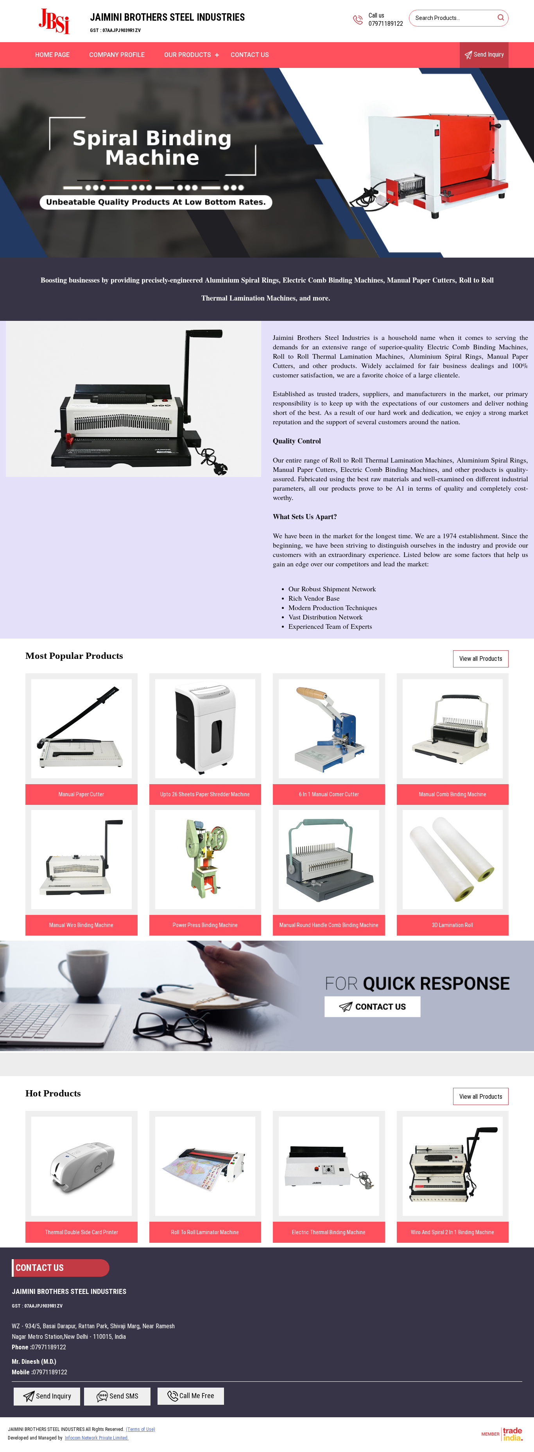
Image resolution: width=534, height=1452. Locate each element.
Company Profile (117, 55)
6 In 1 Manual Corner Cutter (329, 794)
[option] (267, 163)
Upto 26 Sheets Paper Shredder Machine (205, 794)
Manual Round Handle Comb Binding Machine (329, 925)
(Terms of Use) (140, 1429)
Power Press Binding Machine (205, 925)
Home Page (52, 55)
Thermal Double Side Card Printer (81, 1232)
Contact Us (250, 55)
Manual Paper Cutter (81, 794)
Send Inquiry (488, 54)
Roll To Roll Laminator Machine (205, 1232)
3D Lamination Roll (452, 925)
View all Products (480, 658)
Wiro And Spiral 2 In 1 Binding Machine (452, 1232)
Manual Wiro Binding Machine (81, 925)
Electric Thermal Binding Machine (329, 1232)
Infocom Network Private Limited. (97, 1438)
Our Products (187, 55)
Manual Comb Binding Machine (452, 794)
